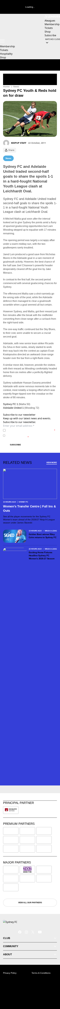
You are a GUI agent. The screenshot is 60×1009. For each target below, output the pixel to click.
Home (6, 86)
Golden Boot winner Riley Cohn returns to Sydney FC (42, 536)
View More (51, 463)
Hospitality (6, 53)
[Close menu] (53, 992)
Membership (7, 46)
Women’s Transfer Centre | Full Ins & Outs (29, 508)
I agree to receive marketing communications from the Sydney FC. (29, 435)
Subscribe (15, 445)
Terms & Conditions (41, 973)
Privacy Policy (28, 430)
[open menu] (2, 40)
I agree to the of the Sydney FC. (31, 430)
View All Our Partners (30, 903)
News (16, 86)
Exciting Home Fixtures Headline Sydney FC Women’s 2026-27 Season (42, 555)
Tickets (4, 50)
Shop (3, 57)
